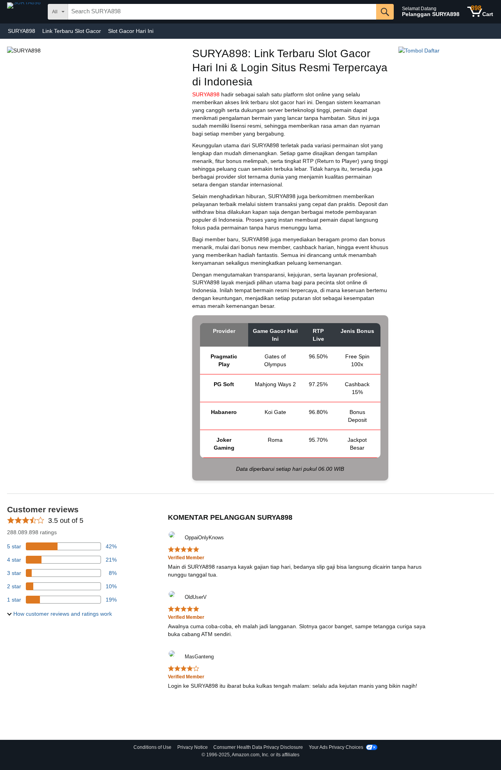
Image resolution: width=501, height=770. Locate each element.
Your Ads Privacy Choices (336, 747)
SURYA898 (21, 31)
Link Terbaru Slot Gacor (71, 31)
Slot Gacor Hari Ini (130, 31)
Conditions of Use (152, 747)
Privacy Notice (192, 747)
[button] (59, 614)
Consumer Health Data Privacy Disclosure (258, 747)
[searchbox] (222, 11)
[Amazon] (25, 12)
